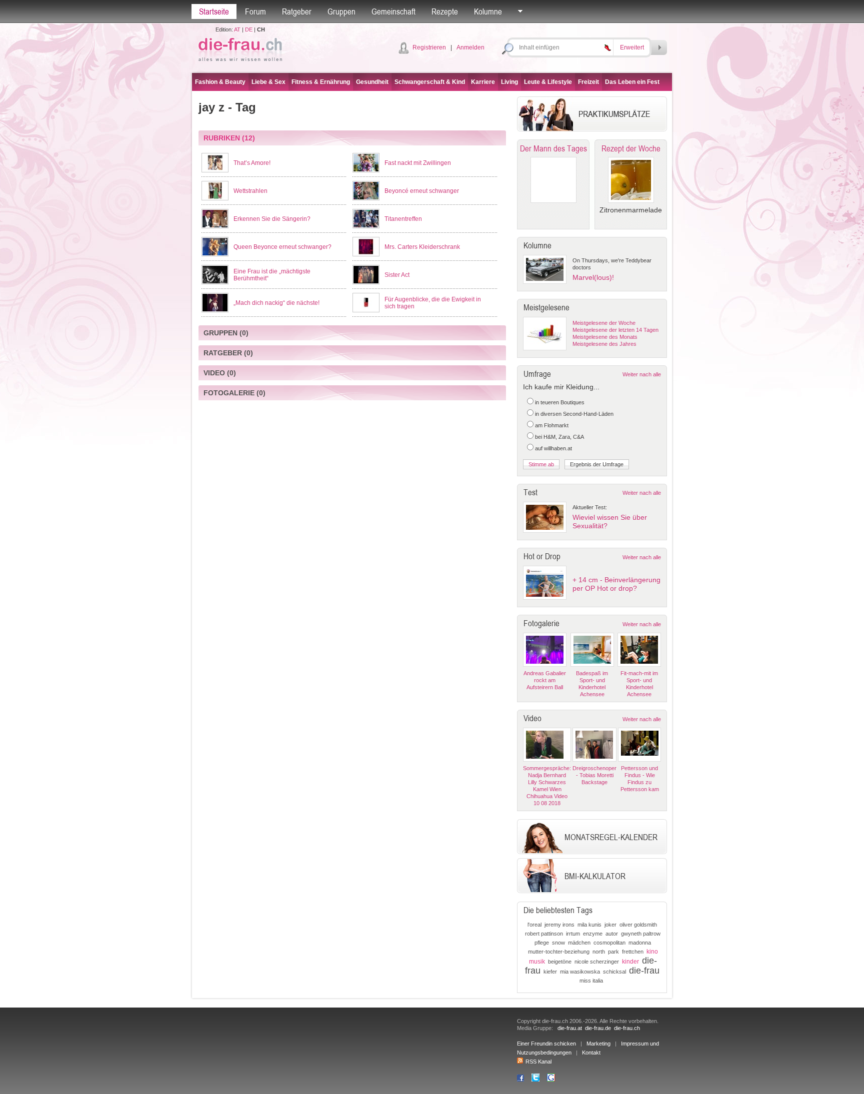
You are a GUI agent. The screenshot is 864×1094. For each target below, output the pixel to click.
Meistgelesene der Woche (604, 323)
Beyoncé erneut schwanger (421, 190)
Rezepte (445, 11)
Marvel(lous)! (593, 277)
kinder (630, 961)
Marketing (598, 1044)
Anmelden (470, 47)
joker (610, 925)
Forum (255, 11)
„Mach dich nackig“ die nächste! (277, 302)
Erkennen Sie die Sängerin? (272, 218)
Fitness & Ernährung (321, 81)
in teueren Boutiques (559, 402)
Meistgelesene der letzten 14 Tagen (615, 330)
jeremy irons (559, 925)
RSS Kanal (539, 1062)
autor (612, 934)
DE (248, 29)
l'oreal (535, 925)
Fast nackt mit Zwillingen (417, 162)
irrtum (573, 934)
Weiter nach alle (641, 374)
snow (558, 943)
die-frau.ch (627, 1028)
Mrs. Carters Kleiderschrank (422, 246)
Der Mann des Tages (553, 148)
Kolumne (488, 11)
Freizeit (588, 81)
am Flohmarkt (551, 425)
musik (537, 961)
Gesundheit (372, 81)
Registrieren (429, 47)
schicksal (614, 972)
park (613, 952)
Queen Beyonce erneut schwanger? (283, 246)
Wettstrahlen (251, 190)
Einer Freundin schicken (546, 1044)
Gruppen (342, 11)
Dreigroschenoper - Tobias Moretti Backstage (594, 775)
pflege (541, 943)
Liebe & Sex (269, 81)
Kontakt (591, 1053)
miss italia (591, 981)
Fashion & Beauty (220, 81)
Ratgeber (297, 11)
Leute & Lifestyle (548, 81)
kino (652, 951)
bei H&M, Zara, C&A (559, 437)
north (598, 952)
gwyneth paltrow (640, 934)
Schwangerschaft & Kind (429, 81)
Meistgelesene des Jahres (604, 344)
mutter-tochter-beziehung (559, 952)
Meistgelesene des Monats (605, 337)
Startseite (214, 11)
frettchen (633, 952)
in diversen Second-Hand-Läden (574, 414)
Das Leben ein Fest (632, 81)
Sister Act (397, 274)
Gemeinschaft (394, 11)
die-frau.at (570, 1028)
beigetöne (560, 962)
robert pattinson (544, 934)
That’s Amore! (252, 162)
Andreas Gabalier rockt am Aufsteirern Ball (545, 680)
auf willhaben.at (553, 448)
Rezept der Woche (631, 148)
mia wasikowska (580, 972)
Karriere (483, 81)
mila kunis (590, 925)
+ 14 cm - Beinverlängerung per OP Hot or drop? (616, 584)
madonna (639, 943)
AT (237, 29)
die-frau (644, 971)
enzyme (592, 934)
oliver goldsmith (638, 925)
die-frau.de (598, 1028)
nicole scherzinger (596, 962)
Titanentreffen (403, 218)
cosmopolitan (610, 943)
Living (509, 81)
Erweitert (632, 47)
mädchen (579, 943)
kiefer (550, 972)
